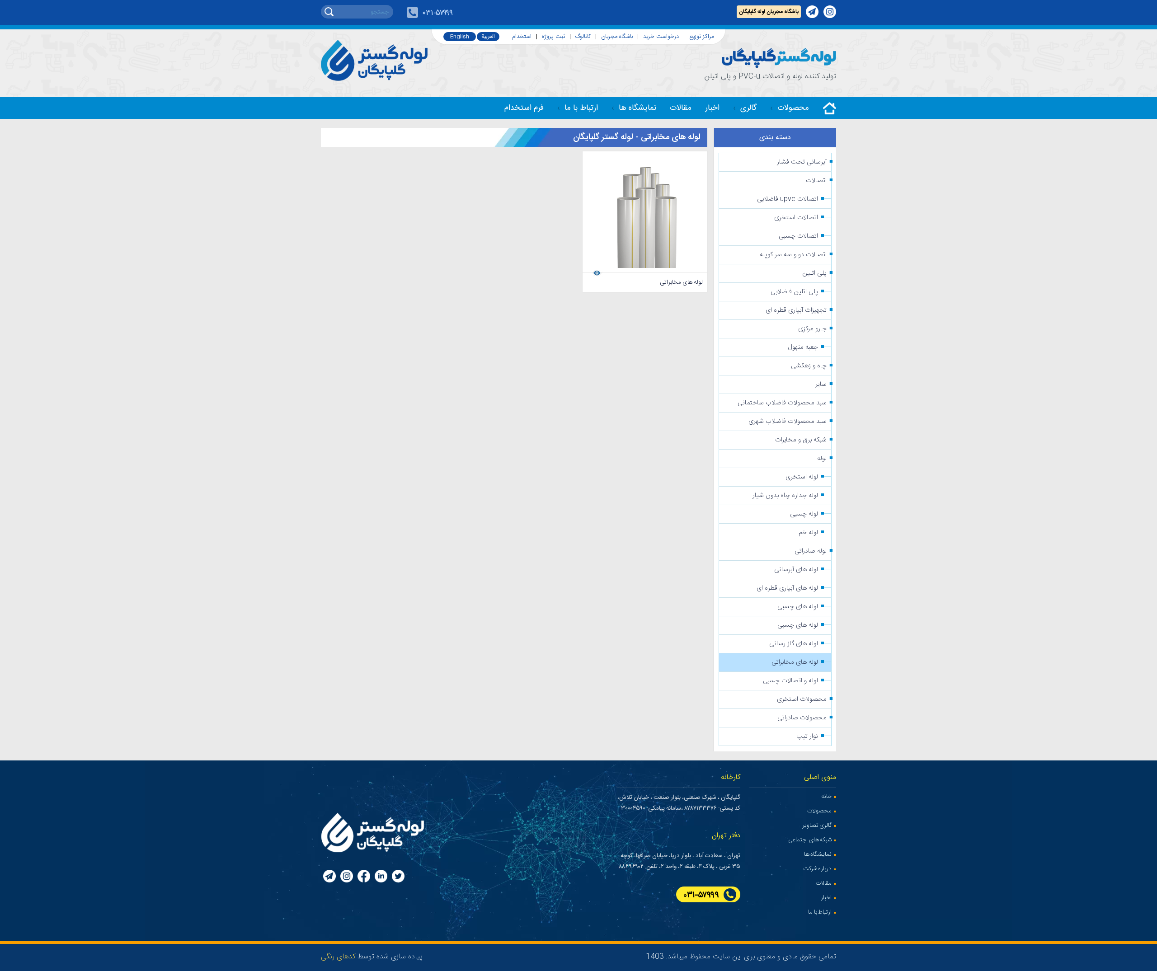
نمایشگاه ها (637, 108)
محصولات (793, 108)
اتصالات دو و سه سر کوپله (793, 254)
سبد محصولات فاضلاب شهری (787, 421)
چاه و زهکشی (809, 366)
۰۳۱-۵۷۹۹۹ (438, 13)
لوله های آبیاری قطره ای (787, 588)
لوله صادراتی (811, 551)
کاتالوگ (583, 37)
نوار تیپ (807, 736)
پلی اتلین (814, 273)
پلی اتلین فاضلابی (794, 291)
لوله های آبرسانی (796, 569)
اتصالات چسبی (798, 236)
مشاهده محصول (625, 272)
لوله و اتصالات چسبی (790, 680)
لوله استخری (801, 477)
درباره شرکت (817, 869)
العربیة (488, 36)
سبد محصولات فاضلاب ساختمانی (782, 403)
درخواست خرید (661, 37)
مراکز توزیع (701, 37)
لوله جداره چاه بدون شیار (785, 495)
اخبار (712, 108)
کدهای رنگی (338, 957)
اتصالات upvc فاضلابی (787, 199)
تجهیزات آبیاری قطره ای (796, 310)
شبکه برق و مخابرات (801, 440)
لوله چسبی (804, 514)
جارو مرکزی (812, 329)
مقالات (680, 108)
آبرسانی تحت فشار (802, 162)
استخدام (521, 37)
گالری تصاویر (817, 825)
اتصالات (816, 180)
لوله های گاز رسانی (793, 643)
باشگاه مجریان (617, 37)
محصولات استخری (802, 699)
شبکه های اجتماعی (810, 840)
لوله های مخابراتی (794, 662)
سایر (821, 384)
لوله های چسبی (797, 606)
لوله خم (808, 532)
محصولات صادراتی (802, 718)
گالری (748, 108)
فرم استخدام (524, 108)
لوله (822, 458)
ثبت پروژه (553, 37)
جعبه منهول (803, 347)
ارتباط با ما (581, 108)
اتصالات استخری (796, 217)
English (459, 36)
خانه (826, 797)
